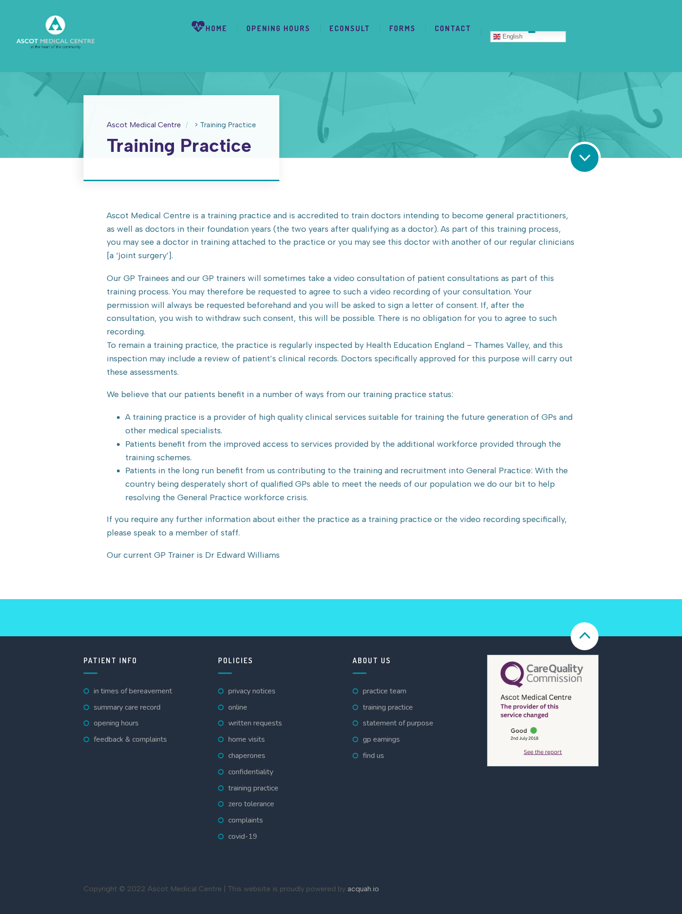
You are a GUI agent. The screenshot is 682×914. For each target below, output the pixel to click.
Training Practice (253, 788)
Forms (402, 28)
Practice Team (384, 691)
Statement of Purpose (398, 723)
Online (237, 707)
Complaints (245, 820)
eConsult (349, 28)
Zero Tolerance (251, 804)
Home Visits (246, 739)
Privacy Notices (252, 691)
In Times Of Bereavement (133, 691)
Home (216, 28)
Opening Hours (278, 28)
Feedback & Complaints (130, 739)
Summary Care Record (127, 707)
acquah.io (363, 888)
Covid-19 (242, 836)
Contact (453, 28)
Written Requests (255, 723)
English (511, 36)
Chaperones (246, 756)
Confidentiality (250, 772)
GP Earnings (381, 739)
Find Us (373, 756)
